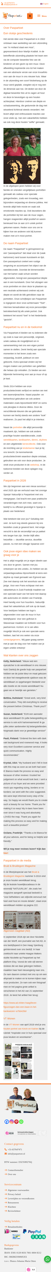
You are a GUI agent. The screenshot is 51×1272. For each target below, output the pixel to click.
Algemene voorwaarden (18, 1190)
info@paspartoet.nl (10, 4)
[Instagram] (11, 1122)
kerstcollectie (29, 444)
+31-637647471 (9, 3)
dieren (35, 440)
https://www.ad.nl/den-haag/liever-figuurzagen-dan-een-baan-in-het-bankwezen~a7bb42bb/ (20, 1007)
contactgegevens (11, 639)
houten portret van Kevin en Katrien (20, 1028)
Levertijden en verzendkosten (20, 1198)
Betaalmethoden (14, 1227)
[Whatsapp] (21, 1122)
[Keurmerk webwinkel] (25, 1133)
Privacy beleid (14, 1194)
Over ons (11, 1174)
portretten (18, 427)
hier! (5, 853)
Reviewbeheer (14, 1211)
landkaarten (24, 440)
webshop (34, 465)
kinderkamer (29, 448)
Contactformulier (15, 1170)
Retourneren (13, 1202)
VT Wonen (14, 1024)
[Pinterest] (16, 1122)
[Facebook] (7, 1122)
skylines (43, 440)
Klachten (11, 1207)
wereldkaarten (10, 440)
